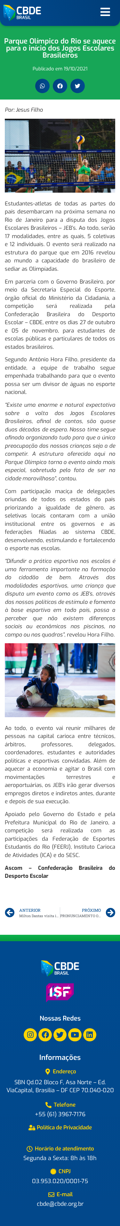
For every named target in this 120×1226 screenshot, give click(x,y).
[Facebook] (45, 1034)
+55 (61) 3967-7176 (60, 1114)
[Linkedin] (89, 1034)
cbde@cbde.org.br (60, 1204)
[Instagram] (30, 1034)
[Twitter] (60, 1034)
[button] (42, 86)
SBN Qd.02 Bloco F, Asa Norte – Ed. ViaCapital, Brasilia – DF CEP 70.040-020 (60, 1086)
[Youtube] (74, 1034)
